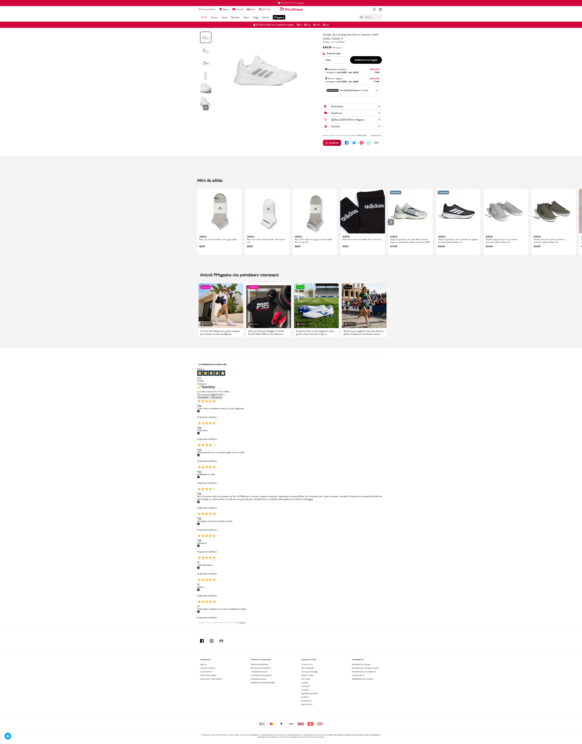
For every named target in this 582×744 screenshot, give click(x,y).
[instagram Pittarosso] (212, 641)
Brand (360, 135)
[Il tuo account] (374, 9)
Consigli (300, 287)
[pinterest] (361, 143)
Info (378, 72)
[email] (376, 143)
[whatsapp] (369, 143)
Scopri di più (376, 135)
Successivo (216, 397)
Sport (365, 135)
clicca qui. (242, 622)
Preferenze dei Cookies (362, 679)
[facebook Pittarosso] (202, 641)
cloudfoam (395, 192)
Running (348, 287)
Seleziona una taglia (366, 59)
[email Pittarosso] (221, 641)
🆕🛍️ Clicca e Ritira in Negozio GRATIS (303, 3)
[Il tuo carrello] (380, 10)
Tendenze (205, 287)
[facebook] (346, 143)
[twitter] (354, 143)
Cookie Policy (358, 675)
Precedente (203, 397)
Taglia (328, 60)
